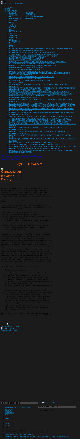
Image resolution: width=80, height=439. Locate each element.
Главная (9, 7)
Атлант (12, 26)
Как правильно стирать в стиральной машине (32, 63)
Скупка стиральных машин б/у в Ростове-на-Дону (34, 144)
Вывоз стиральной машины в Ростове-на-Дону (32, 143)
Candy (12, 28)
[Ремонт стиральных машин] (12, 3)
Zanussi (13, 39)
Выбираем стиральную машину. (25, 60)
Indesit (12, 13)
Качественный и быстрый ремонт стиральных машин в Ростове (41, 48)
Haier (12, 47)
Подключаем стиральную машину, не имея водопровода (37, 62)
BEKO (11, 30)
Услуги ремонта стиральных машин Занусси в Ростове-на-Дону (41, 107)
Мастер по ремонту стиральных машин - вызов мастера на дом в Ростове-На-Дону (37, 436)
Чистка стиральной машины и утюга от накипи (33, 56)
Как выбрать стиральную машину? (26, 58)
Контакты (31, 18)
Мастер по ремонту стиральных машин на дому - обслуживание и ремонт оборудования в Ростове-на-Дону (42, 89)
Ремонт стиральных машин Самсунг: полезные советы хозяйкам (42, 105)
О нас (7, 9)
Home (7, 423)
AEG (11, 45)
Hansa (12, 43)
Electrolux (15, 32)
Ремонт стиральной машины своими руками (31, 77)
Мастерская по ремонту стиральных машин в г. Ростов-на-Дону (41, 116)
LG (10, 16)
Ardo (11, 24)
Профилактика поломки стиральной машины (32, 52)
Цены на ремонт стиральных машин (19, 434)
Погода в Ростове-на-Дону (11, 326)
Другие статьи (16, 82)
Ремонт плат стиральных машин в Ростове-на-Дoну (35, 148)
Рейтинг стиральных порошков (25, 79)
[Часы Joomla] (16, 361)
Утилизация (11, 11)
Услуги (29, 13)
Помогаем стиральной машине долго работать (32, 65)
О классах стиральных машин (24, 69)
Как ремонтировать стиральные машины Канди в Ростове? (38, 122)
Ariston (13, 20)
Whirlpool (14, 41)
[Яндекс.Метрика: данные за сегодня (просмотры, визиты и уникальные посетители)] (49, 403)
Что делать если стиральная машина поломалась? (34, 54)
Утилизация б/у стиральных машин (18, 407)
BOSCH (12, 22)
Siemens (13, 35)
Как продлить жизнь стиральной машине (29, 80)
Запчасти (31, 15)
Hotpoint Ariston (17, 18)
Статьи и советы (34, 16)
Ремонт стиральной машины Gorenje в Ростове (33, 71)
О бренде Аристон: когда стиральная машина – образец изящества (42, 103)
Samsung (13, 15)
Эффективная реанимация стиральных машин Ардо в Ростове (40, 120)
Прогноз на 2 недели (9, 330)
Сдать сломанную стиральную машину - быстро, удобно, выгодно (42, 146)
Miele (12, 33)
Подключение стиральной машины (27, 67)
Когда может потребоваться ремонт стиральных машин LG (39, 92)
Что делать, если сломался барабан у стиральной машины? (39, 118)
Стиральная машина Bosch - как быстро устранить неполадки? (40, 94)
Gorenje (13, 37)
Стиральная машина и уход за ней (26, 50)
